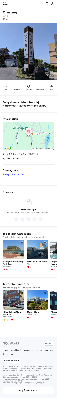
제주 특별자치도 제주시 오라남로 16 (22, 154)
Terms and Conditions (11, 350)
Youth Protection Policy (44, 350)
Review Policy (8, 354)
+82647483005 (13, 158)
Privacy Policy (27, 350)
